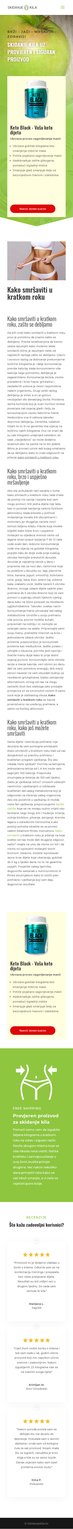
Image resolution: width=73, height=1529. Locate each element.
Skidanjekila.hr (38, 1523)
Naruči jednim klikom (32, 209)
